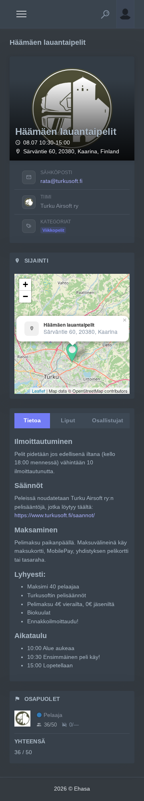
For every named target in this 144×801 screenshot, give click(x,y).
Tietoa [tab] (32, 420)
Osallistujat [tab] (107, 420)
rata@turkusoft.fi (61, 181)
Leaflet (38, 390)
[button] (105, 14)
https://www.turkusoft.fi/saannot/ (54, 515)
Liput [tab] (68, 420)
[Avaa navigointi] (21, 14)
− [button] (25, 296)
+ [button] (25, 284)
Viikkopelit (53, 230)
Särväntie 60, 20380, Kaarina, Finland (71, 152)
